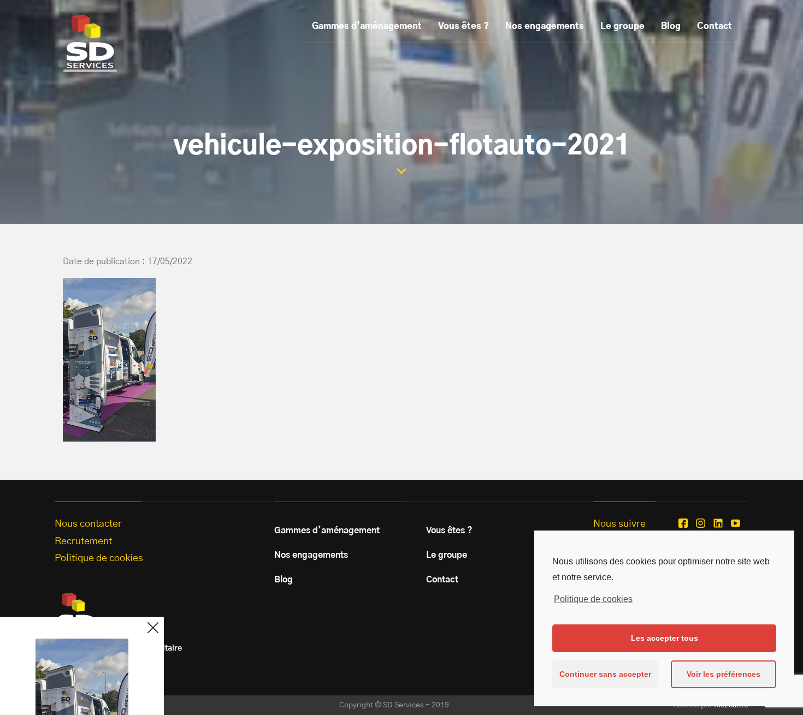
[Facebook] (683, 523)
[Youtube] (735, 523)
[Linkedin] (718, 523)
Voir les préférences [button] (723, 674)
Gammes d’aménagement (367, 26)
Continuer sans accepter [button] (605, 674)
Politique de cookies (593, 599)
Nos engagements (544, 26)
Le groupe (622, 26)
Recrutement (83, 541)
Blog (671, 26)
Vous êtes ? (463, 26)
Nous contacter (88, 524)
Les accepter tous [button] (664, 638)
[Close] (152, 627)
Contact (714, 26)
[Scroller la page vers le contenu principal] (401, 171)
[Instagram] (700, 523)
